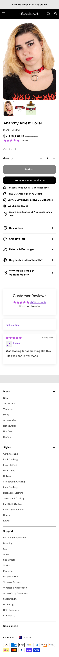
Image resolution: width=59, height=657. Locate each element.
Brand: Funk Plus (11, 129)
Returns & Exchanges (21, 249)
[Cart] (55, 13)
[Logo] (29, 13)
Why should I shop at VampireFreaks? (21, 272)
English (7, 637)
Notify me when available (29, 180)
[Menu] (4, 13)
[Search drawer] (48, 13)
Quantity (8, 158)
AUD (25, 637)
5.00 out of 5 (38, 302)
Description (16, 228)
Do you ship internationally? (25, 260)
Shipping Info (17, 238)
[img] (14, 338)
